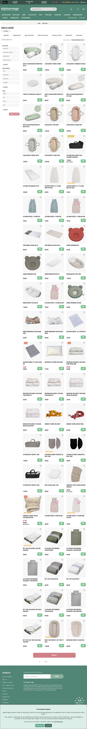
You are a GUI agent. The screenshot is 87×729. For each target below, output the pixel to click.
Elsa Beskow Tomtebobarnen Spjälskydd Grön (52, 549)
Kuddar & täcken (57, 35)
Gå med (57, 676)
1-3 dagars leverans (15, 2)
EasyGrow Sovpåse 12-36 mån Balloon (54, 303)
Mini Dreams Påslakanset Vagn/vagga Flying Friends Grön (75, 363)
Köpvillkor (5, 699)
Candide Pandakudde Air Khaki (73, 303)
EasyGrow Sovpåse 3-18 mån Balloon (75, 217)
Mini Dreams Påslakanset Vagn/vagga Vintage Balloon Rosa (75, 394)
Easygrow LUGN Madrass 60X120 (31, 186)
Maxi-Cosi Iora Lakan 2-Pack (52, 485)
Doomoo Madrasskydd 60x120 (52, 274)
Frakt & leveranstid (7, 688)
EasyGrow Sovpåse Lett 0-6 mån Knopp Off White (53, 187)
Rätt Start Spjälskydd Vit (72, 579)
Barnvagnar (6, 15)
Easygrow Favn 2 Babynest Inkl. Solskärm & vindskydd (74, 156)
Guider (4, 691)
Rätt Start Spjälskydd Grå (51, 579)
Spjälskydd (79, 35)
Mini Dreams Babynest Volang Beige (75, 640)
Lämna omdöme (7, 676)
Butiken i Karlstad (7, 682)
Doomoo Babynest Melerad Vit (30, 303)
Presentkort (72, 18)
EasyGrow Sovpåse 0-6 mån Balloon (54, 516)
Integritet (5, 694)
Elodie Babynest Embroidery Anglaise (75, 64)
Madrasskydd (17, 35)
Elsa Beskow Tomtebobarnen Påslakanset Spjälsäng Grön (73, 549)
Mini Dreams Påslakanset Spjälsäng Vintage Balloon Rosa (32, 425)
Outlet (5, 18)
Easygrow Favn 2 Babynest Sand (31, 455)
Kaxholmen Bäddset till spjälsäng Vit (76, 332)
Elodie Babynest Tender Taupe (52, 155)
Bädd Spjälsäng (29, 35)
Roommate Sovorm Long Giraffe (52, 424)
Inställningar (39, 725)
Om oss (4, 679)
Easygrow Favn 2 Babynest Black (31, 485)
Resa (40, 15)
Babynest (6, 35)
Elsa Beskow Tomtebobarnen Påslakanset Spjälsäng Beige (30, 580)
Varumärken (25, 18)
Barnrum (57, 15)
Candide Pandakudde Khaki (29, 274)
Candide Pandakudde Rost (72, 245)
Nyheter (82, 18)
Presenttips (14, 18)
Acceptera (48, 725)
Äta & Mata (32, 15)
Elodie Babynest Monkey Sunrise (53, 64)
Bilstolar (16, 15)
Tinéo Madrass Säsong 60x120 (30, 245)
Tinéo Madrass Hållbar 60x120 (52, 245)
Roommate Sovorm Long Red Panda (75, 424)
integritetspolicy (58, 721)
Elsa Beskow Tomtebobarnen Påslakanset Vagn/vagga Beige (74, 610)
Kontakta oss (6, 697)
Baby (24, 15)
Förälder (48, 15)
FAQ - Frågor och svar (8, 685)
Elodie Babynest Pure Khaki (52, 125)
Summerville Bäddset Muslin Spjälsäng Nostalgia (30, 516)
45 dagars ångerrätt (44, 2)
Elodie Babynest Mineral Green (31, 155)
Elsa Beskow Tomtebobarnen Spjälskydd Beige (52, 610)
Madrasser (69, 35)
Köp (83, 161)
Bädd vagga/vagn (43, 35)
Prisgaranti (5, 702)
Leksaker (67, 15)
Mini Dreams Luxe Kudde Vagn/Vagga (54, 362)
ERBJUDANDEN (77, 15)
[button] (74, 2)
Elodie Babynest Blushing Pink (74, 125)
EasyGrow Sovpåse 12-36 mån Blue (31, 217)
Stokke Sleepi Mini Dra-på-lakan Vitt (32, 94)
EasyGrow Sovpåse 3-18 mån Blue (53, 217)
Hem (39, 23)
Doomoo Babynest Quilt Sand (73, 274)
